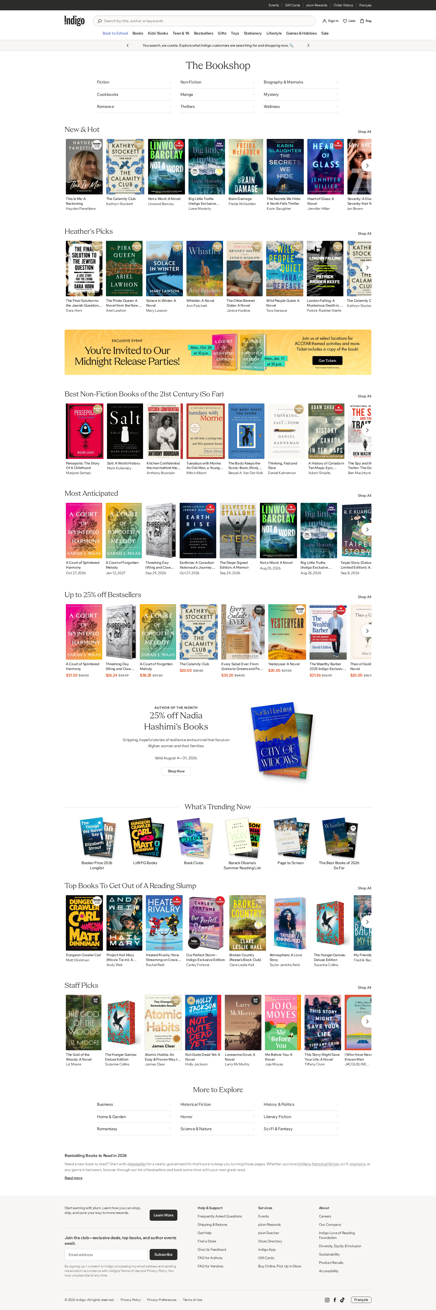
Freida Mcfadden (242, 204)
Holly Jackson (196, 1064)
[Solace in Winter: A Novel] (164, 268)
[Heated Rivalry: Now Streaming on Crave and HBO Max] (164, 923)
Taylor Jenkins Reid (284, 965)
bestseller (138, 1163)
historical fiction (325, 1163)
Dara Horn (74, 310)
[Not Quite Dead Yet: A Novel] (203, 1022)
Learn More (164, 1215)
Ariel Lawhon (116, 310)
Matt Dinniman (77, 960)
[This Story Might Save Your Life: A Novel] (323, 1022)
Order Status (343, 5)
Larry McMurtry (237, 1064)
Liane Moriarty (199, 209)
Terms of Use (192, 1300)
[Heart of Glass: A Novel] (325, 166)
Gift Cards (292, 5)
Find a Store (207, 1241)
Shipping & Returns (212, 1224)
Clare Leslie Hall (241, 965)
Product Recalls (331, 1262)
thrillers (303, 1163)
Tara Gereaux (276, 310)
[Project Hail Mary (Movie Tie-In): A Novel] (124, 923)
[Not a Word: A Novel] (166, 166)
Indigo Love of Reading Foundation (337, 1235)
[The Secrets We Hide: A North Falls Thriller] (285, 166)
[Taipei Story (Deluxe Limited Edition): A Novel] (360, 530)
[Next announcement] (308, 45)
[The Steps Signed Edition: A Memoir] (238, 530)
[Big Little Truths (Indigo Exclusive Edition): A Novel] (206, 166)
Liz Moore (73, 1064)
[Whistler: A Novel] (204, 268)
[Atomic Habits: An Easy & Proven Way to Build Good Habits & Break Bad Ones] (163, 1022)
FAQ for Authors (210, 1258)
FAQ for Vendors (210, 1266)
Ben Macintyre (359, 473)
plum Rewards (316, 5)
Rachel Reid (155, 965)
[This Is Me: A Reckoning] (84, 166)
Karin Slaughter (279, 209)
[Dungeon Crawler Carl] (84, 923)
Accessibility (329, 1271)
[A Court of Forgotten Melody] (124, 530)
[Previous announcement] (127, 45)
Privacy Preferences (161, 1300)
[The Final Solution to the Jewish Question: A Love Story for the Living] (84, 268)
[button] (115, 35)
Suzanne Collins (326, 965)
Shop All (364, 131)
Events (274, 5)
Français (365, 5)
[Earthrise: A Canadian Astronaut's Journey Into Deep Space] (198, 530)
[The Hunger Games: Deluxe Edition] (332, 923)
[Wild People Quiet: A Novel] (284, 268)
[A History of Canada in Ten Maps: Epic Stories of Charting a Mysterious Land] (326, 431)
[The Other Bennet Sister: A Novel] (245, 268)
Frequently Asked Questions (220, 1216)
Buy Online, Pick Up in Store (279, 1266)
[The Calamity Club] (125, 166)
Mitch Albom (196, 473)
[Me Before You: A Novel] (283, 1022)
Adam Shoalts (319, 473)
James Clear (155, 1064)
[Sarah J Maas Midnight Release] (218, 352)
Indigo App (267, 1249)
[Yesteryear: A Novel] (287, 632)
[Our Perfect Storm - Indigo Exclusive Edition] (206, 923)
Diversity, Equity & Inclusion (340, 1246)
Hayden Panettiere (80, 209)
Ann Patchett (196, 306)
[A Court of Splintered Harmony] (84, 530)
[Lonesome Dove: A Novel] (243, 1022)
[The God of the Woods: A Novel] (83, 1022)
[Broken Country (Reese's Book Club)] (247, 923)
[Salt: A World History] (125, 431)
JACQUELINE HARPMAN (355, 1064)
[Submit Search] (99, 21)
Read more (73, 1178)
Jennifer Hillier (318, 209)
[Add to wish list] (97, 189)
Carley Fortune (197, 965)
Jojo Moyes (274, 1064)
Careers (325, 1216)
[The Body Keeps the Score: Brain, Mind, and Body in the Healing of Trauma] (246, 431)
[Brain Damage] (246, 166)
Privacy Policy (131, 1300)
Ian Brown (355, 209)
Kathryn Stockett (119, 204)
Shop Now (176, 771)
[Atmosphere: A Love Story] (289, 923)
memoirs (357, 1163)
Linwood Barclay (161, 204)
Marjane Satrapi (78, 473)
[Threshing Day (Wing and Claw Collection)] (160, 530)
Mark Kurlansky (119, 468)
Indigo (81, 1300)
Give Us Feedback (212, 1249)
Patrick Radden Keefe (324, 310)
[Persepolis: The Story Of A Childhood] (84, 431)
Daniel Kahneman (282, 473)
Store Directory (270, 1241)
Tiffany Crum (315, 1064)
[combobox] (208, 20)
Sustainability (329, 1254)
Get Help (205, 1233)
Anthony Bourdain (161, 473)
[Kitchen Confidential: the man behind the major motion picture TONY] (165, 431)
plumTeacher (268, 1233)
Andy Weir (114, 965)
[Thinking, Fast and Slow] (286, 431)
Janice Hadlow (238, 310)
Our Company (330, 1224)
